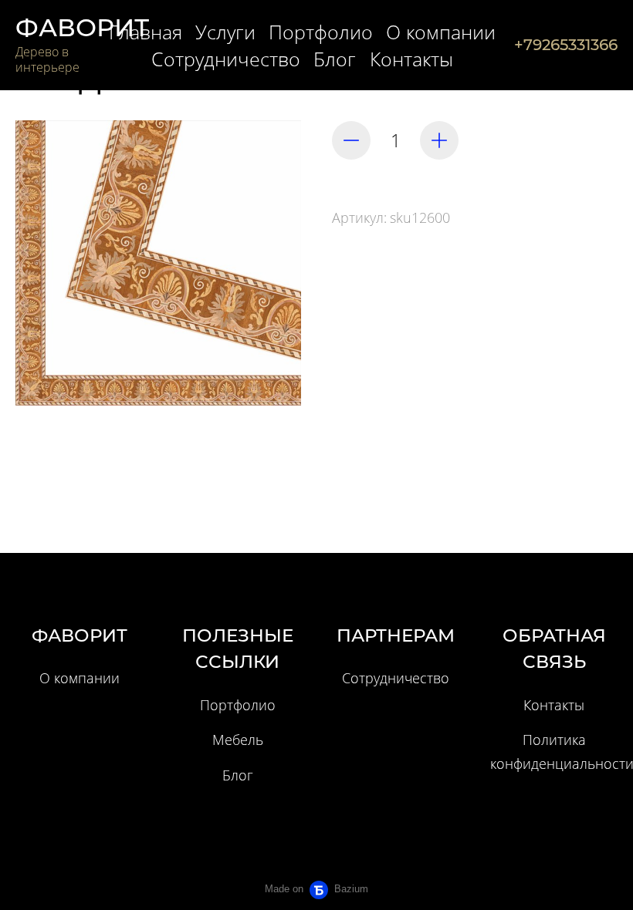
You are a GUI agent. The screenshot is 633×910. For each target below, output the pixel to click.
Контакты (553, 705)
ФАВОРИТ (82, 27)
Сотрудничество (395, 678)
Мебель (237, 739)
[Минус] (351, 140)
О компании (79, 678)
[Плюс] (439, 140)
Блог (237, 775)
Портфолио (238, 705)
